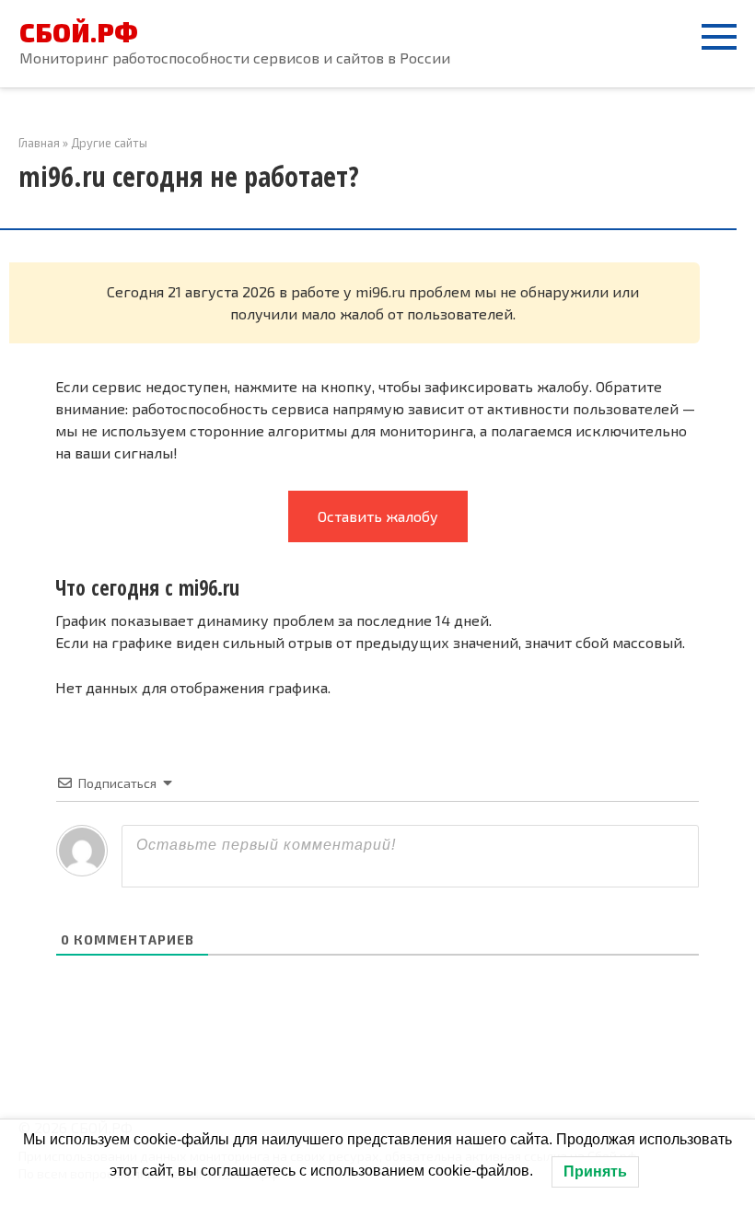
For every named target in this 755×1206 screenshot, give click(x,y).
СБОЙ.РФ (78, 32)
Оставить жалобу (378, 516)
